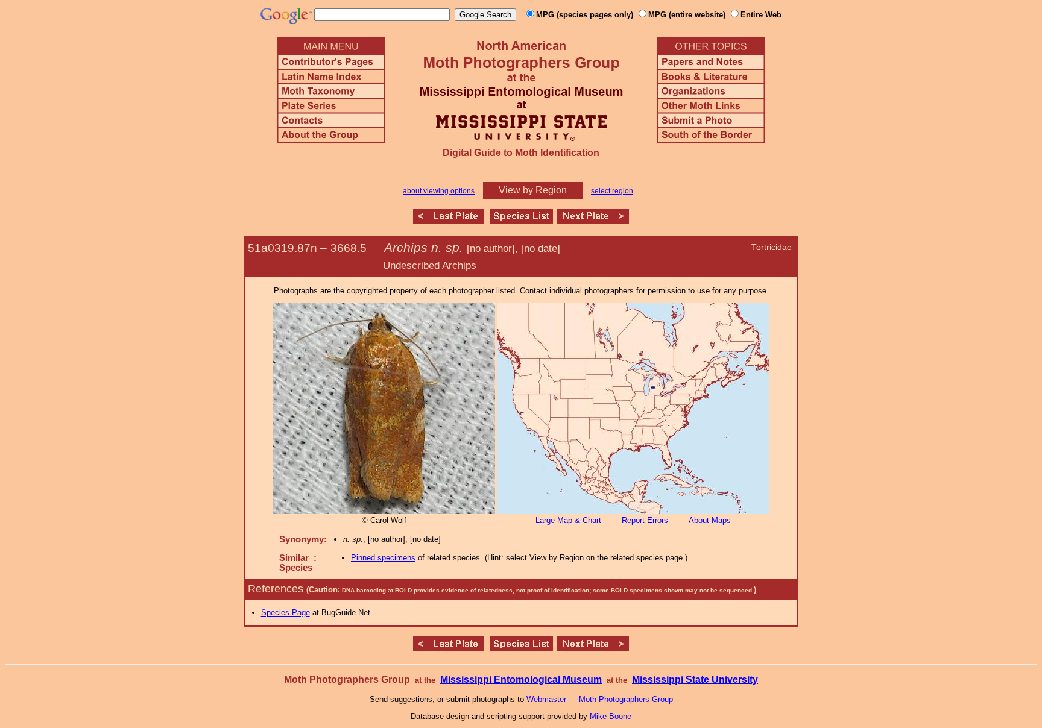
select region (612, 191)
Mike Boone (610, 716)
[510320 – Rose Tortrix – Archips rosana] (593, 220)
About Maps (710, 520)
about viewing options (439, 191)
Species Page (285, 612)
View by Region (533, 190)
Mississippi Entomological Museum (521, 679)
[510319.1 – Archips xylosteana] (448, 220)
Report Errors (645, 520)
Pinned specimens (383, 557)
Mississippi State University (695, 679)
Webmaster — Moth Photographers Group (599, 699)
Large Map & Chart (568, 520)
